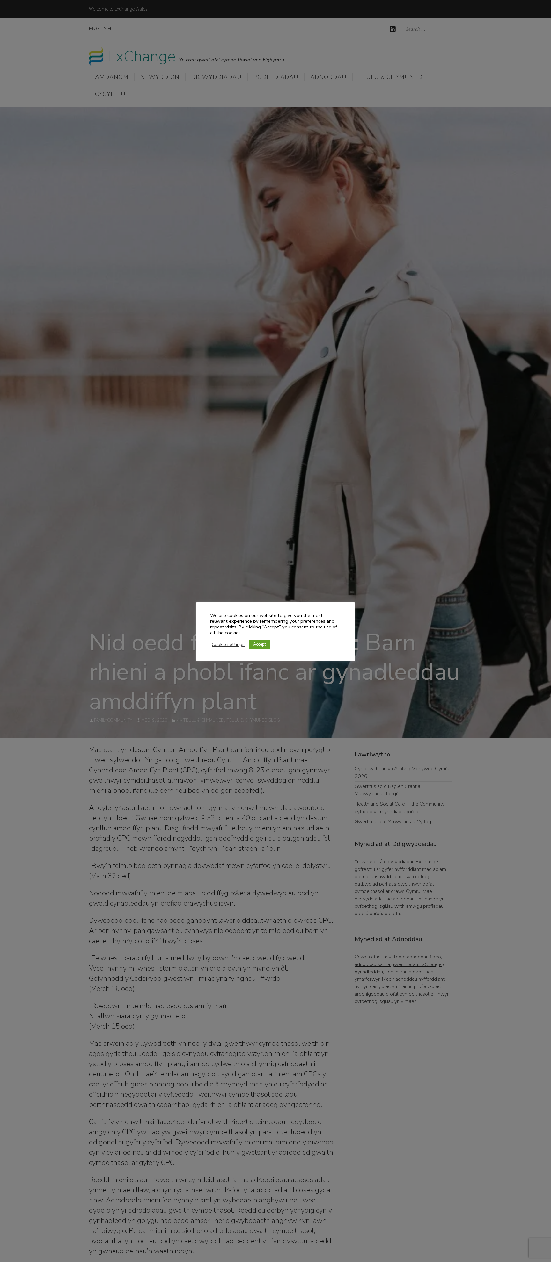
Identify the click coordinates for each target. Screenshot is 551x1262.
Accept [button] (259, 644)
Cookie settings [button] (228, 644)
